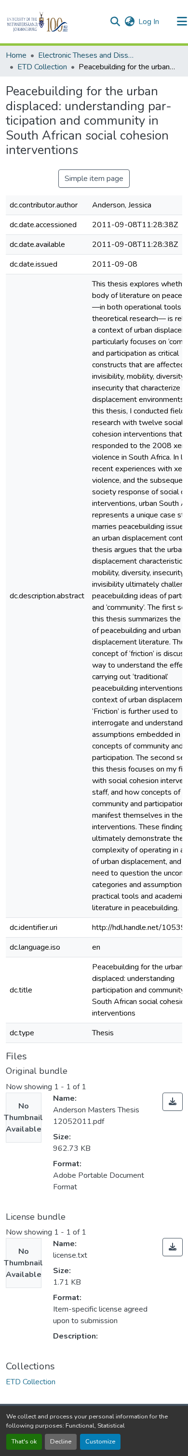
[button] (54, 22)
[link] (172, 1102)
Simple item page (94, 178)
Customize (100, 1441)
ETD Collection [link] (42, 67)
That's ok (24, 1441)
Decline (60, 1441)
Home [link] (16, 55)
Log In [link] (148, 21)
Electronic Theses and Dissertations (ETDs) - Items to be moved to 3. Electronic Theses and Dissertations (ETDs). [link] (86, 55)
